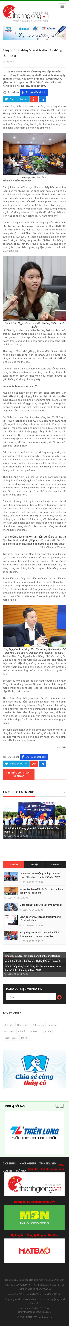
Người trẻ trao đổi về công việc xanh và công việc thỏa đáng (41, 891)
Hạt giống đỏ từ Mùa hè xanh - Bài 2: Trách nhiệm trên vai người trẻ (39, 934)
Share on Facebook (36, 92)
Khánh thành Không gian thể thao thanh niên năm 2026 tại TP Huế (31, 830)
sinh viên (34, 1031)
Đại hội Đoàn (10, 1037)
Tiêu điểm (13, 865)
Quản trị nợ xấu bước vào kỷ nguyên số (41, 904)
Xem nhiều (56, 865)
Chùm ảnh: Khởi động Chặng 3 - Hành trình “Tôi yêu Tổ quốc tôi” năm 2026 (39, 875)
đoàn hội (8, 1025)
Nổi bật (34, 865)
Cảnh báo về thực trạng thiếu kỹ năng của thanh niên (40, 918)
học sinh (47, 1031)
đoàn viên (9, 1031)
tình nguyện (38, 1025)
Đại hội (24, 1037)
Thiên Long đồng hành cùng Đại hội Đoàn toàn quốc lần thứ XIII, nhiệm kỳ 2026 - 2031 (32, 968)
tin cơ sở (52, 1025)
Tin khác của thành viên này (18, 774)
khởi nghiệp (22, 1025)
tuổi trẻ (21, 1031)
